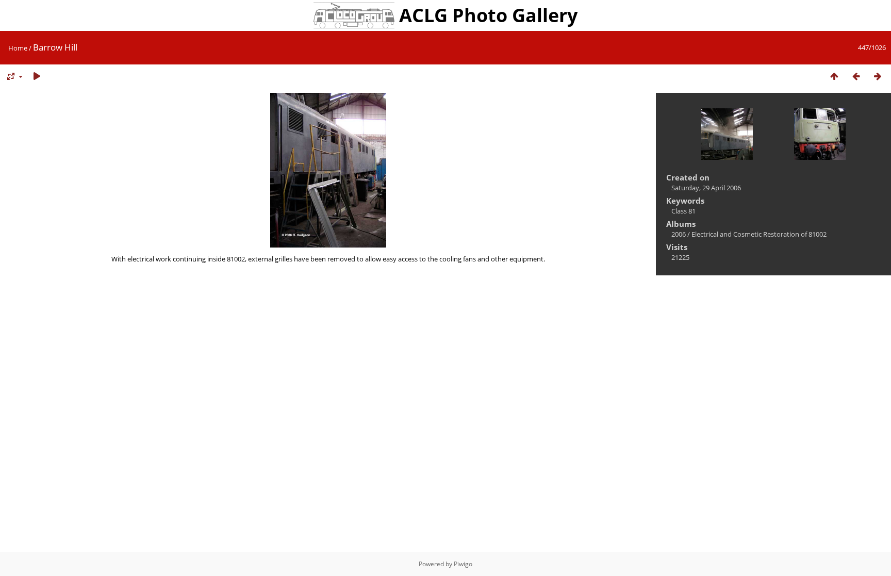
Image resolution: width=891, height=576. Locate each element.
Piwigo (463, 563)
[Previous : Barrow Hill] (856, 76)
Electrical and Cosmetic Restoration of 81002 (759, 234)
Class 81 (683, 211)
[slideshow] (36, 76)
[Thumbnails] (834, 76)
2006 (678, 234)
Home (17, 48)
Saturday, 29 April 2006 (706, 187)
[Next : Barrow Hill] (877, 76)
